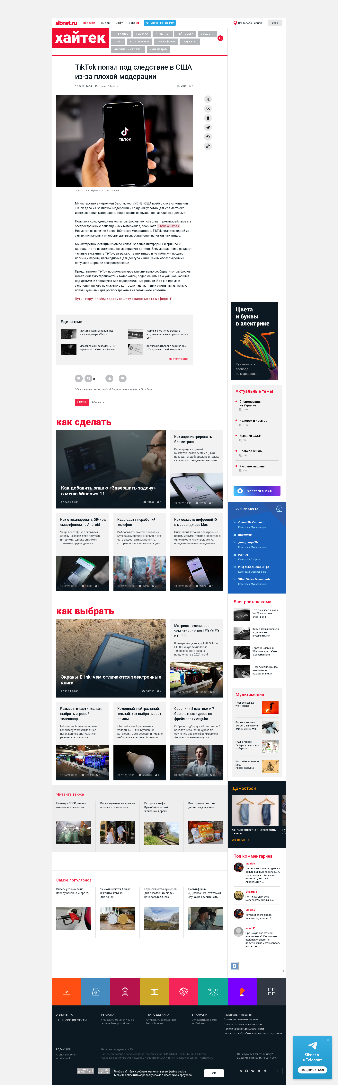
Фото (77, 190)
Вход (275, 22)
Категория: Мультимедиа (252, 527)
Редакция (63, 1049)
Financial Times (168, 226)
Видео (105, 23)
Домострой (244, 788)
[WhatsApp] (208, 137)
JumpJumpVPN (248, 542)
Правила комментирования (241, 1019)
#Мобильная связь (128, 49)
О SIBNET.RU (64, 1014)
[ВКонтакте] (208, 109)
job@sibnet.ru (200, 1023)
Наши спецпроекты (71, 1020)
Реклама (107, 1014)
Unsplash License (110, 190)
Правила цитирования (238, 1014)
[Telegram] (208, 127)
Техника (142, 33)
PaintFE (243, 554)
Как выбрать (85, 611)
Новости (89, 23)
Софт (119, 23)
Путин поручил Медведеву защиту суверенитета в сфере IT (123, 299)
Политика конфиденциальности (244, 1028)
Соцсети (207, 33)
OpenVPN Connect (251, 522)
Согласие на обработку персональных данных (253, 1033)
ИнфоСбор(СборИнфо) (254, 567)
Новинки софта (246, 509)
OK (214, 1073)
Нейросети (185, 33)
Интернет (163, 33)
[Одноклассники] (208, 118)
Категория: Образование (252, 571)
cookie (182, 1071)
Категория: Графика (249, 559)
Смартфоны (166, 41)
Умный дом (158, 49)
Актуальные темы (254, 391)
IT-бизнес (121, 33)
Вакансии (200, 1014)
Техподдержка (157, 1014)
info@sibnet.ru (64, 1058)
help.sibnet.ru (154, 1023)
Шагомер (245, 534)
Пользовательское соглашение (243, 1024)
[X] (208, 99)
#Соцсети (98, 402)
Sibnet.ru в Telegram (162, 23)
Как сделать (83, 422)
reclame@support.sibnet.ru (117, 1023)
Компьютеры (139, 41)
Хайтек (80, 37)
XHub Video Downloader (255, 579)
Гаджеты (190, 41)
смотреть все (178, 359)
